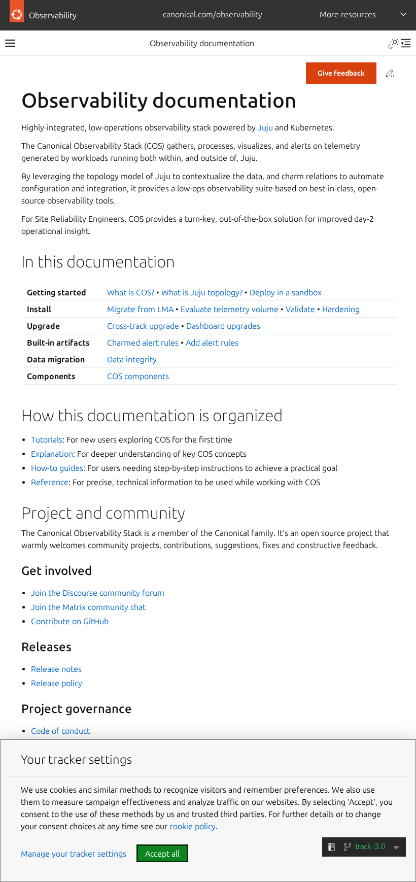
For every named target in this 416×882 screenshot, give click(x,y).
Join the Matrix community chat (88, 607)
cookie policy (192, 826)
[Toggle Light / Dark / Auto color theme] (394, 43)
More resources (348, 14)
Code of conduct (60, 730)
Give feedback (341, 73)
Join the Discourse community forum (97, 592)
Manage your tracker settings (73, 853)
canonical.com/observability (212, 14)
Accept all (162, 853)
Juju (265, 127)
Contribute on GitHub (70, 621)
